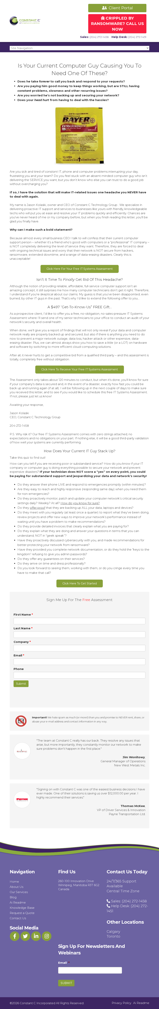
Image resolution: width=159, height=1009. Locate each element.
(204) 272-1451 (137, 37)
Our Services (19, 892)
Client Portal (120, 8)
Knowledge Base (22, 908)
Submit (21, 683)
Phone (19, 669)
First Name (23, 614)
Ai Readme (18, 902)
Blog (13, 897)
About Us (16, 887)
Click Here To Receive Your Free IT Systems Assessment (79, 369)
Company (22, 642)
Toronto (113, 936)
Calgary (113, 931)
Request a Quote (22, 913)
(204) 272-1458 (99, 37)
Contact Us (18, 918)
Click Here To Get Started (79, 583)
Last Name (23, 628)
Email (19, 655)
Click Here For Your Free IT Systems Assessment (80, 269)
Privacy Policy (121, 1003)
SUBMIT (66, 983)
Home (14, 881)
